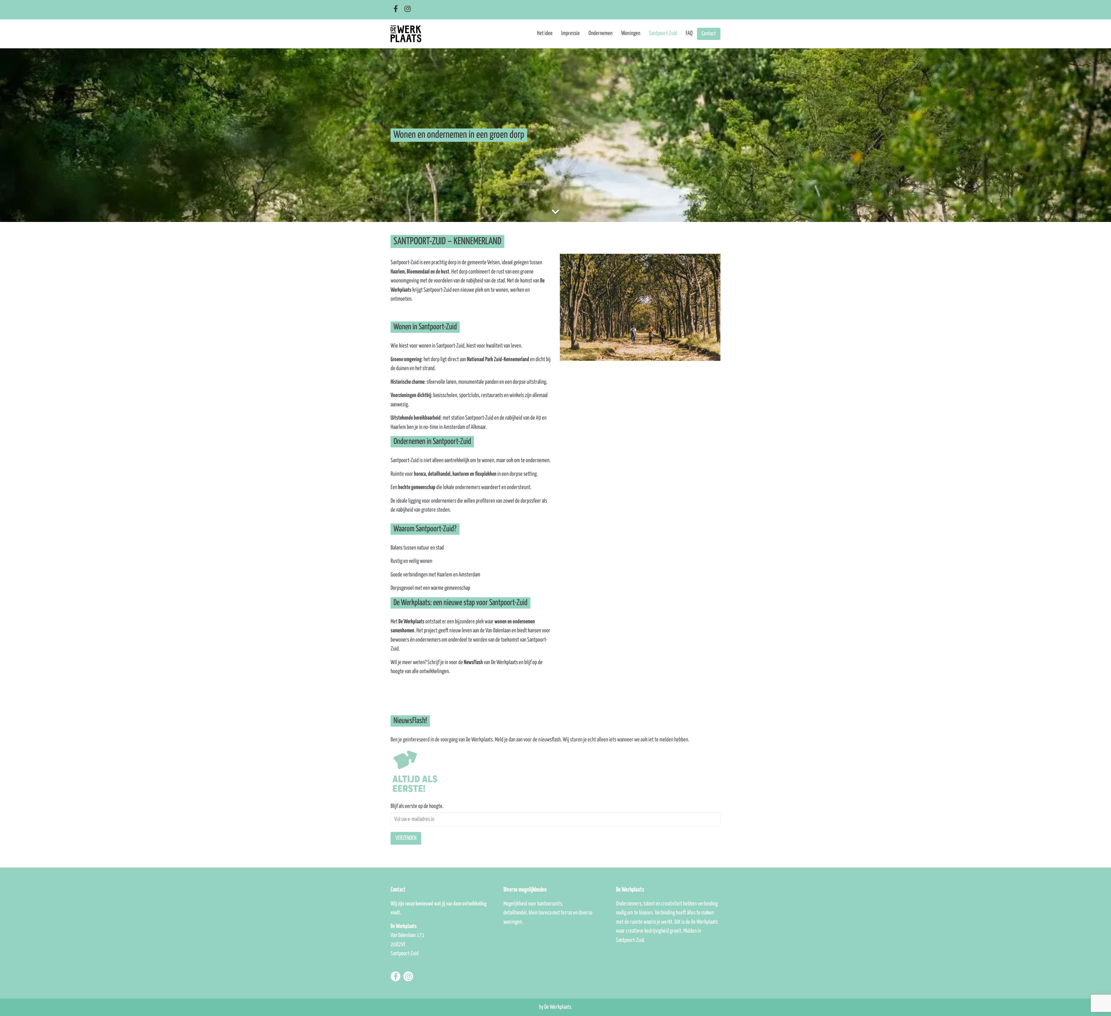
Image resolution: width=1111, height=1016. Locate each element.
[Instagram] (407, 9)
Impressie (570, 33)
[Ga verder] (555, 213)
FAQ (689, 33)
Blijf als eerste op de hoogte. (417, 806)
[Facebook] (396, 9)
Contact (709, 33)
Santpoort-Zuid (663, 33)
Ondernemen (600, 33)
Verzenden (406, 838)
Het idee (545, 33)
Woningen (630, 33)
